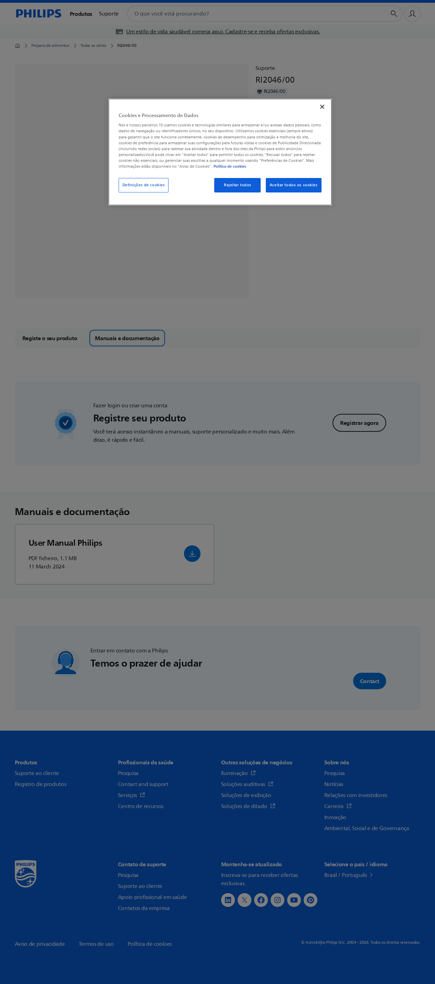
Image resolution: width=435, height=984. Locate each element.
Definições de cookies (143, 185)
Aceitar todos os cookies (294, 185)
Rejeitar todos (237, 185)
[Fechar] (322, 106)
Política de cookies (230, 166)
